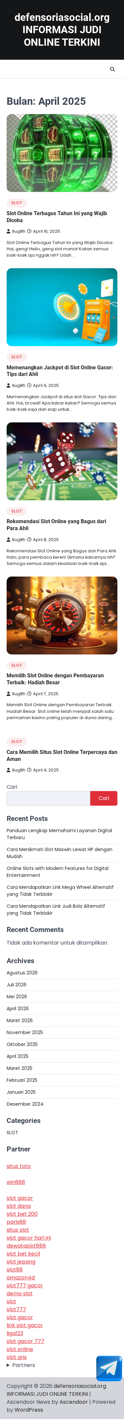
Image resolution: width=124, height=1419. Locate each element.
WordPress (29, 1410)
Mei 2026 (17, 996)
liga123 (15, 1333)
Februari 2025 (22, 1080)
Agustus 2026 (22, 972)
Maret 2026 (20, 1020)
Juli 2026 (16, 984)
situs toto (19, 1166)
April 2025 (17, 1056)
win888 (16, 1182)
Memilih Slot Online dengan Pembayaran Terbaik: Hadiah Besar (55, 679)
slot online (20, 1349)
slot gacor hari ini (29, 1238)
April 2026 (18, 1008)
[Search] (112, 69)
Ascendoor (74, 1402)
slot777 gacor (25, 1285)
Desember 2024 (25, 1104)
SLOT (16, 203)
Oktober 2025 (22, 1044)
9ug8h (18, 231)
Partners (23, 1365)
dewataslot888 (26, 1246)
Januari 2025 (21, 1092)
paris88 (16, 1222)
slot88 (15, 1269)
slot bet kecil (23, 1254)
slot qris (17, 1357)
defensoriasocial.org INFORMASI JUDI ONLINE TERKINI (62, 29)
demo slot (20, 1293)
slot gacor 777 (25, 1341)
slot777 (16, 1309)
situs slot (18, 1230)
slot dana (19, 1206)
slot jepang (21, 1261)
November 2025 (25, 1032)
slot (11, 1301)
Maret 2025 (19, 1068)
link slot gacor (25, 1325)
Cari (12, 787)
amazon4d (21, 1277)
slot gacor (20, 1198)
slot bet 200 (22, 1214)
